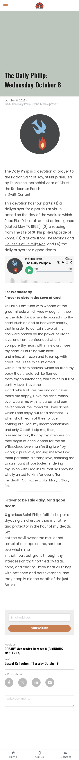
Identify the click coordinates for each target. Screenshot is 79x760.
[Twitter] (22, 682)
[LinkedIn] (36, 682)
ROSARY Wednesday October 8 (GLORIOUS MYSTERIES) (34, 651)
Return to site (15, 674)
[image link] (39, 5)
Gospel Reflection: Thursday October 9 (32, 663)
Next (7, 659)
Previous (10, 644)
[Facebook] (9, 682)
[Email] (49, 682)
